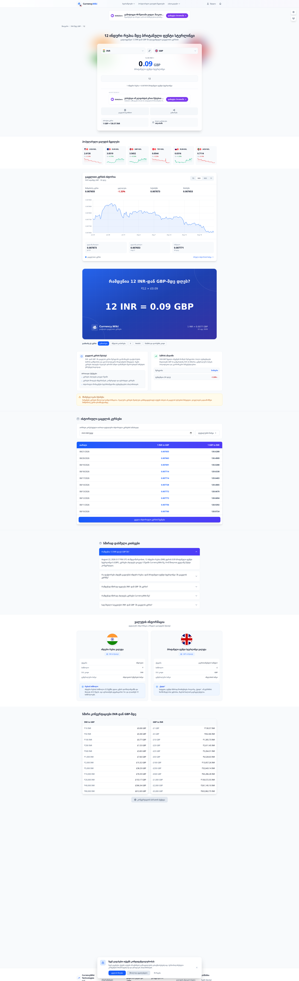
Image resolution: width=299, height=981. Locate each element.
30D (199, 178)
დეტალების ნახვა (206, 433)
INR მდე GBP (76, 26)
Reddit (138, 343)
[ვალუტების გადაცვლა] (149, 50)
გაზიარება (103, 343)
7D (193, 178)
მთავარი (65, 26)
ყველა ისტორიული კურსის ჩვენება (149, 519)
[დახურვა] (197, 967)
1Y (211, 178)
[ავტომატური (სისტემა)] (293, 18)
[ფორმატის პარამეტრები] (293, 12)
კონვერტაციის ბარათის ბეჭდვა (151, 799)
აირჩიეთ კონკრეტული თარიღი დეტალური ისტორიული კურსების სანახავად (109, 427)
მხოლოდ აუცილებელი (138, 973)
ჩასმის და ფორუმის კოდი (155, 343)
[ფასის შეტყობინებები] (220, 4)
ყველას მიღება (117, 973)
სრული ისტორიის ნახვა (202, 257)
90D (205, 178)
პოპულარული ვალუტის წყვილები (151, 4)
